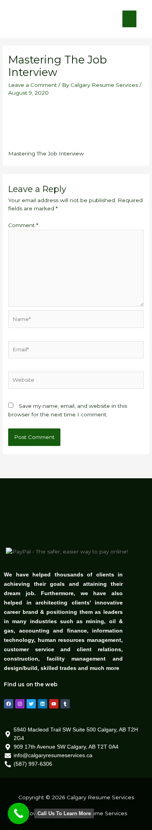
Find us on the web (30, 684)
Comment (23, 225)
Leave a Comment (32, 85)
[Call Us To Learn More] (18, 813)
